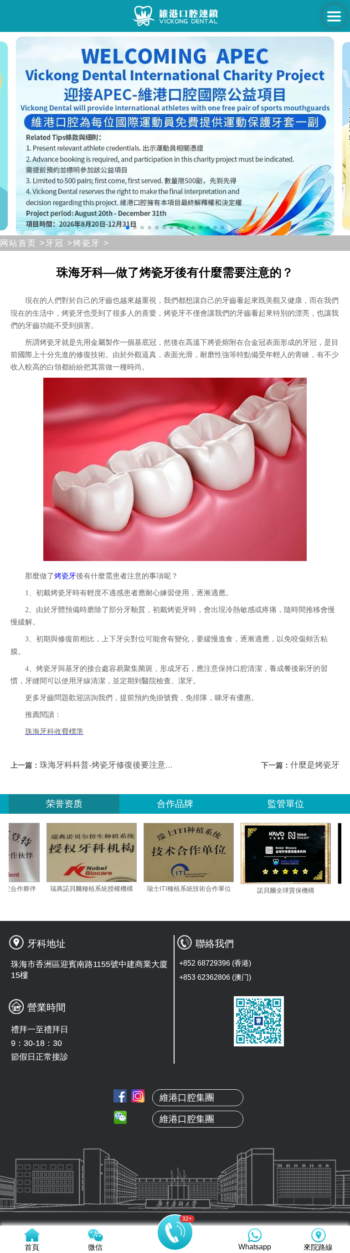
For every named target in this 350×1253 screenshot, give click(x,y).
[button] (127, 227)
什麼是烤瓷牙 (315, 764)
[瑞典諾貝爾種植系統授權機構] (118, 852)
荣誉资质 (64, 804)
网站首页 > (23, 243)
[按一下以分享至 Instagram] (137, 1095)
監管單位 (286, 804)
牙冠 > (59, 243)
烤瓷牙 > (91, 243)
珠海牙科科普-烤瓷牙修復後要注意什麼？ (115, 764)
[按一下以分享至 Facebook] (120, 1095)
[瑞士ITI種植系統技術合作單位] (215, 852)
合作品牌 (175, 804)
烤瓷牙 (65, 576)
